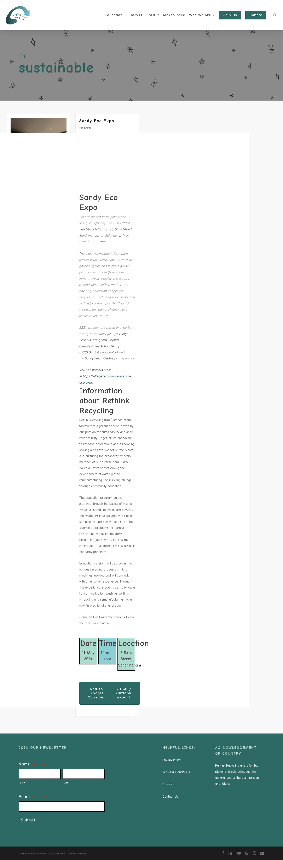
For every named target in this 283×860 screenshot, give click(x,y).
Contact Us (170, 796)
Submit (28, 820)
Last (65, 783)
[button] (96, 693)
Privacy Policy (171, 760)
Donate (167, 784)
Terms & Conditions (176, 772)
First (22, 783)
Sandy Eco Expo (96, 120)
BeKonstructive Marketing (73, 853)
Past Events (85, 127)
